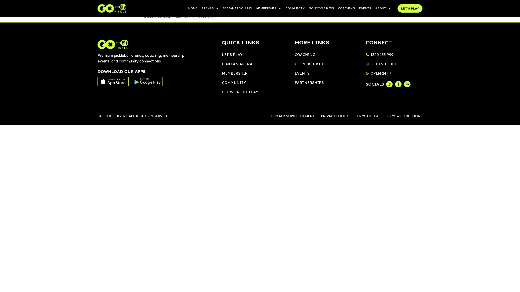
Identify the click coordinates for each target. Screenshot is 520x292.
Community (295, 8)
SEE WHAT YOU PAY (237, 8)
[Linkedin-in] (407, 84)
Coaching (346, 8)
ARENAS (207, 8)
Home (192, 8)
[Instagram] (389, 84)
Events (365, 8)
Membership (266, 8)
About (380, 8)
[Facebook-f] (398, 84)
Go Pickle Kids (321, 8)
